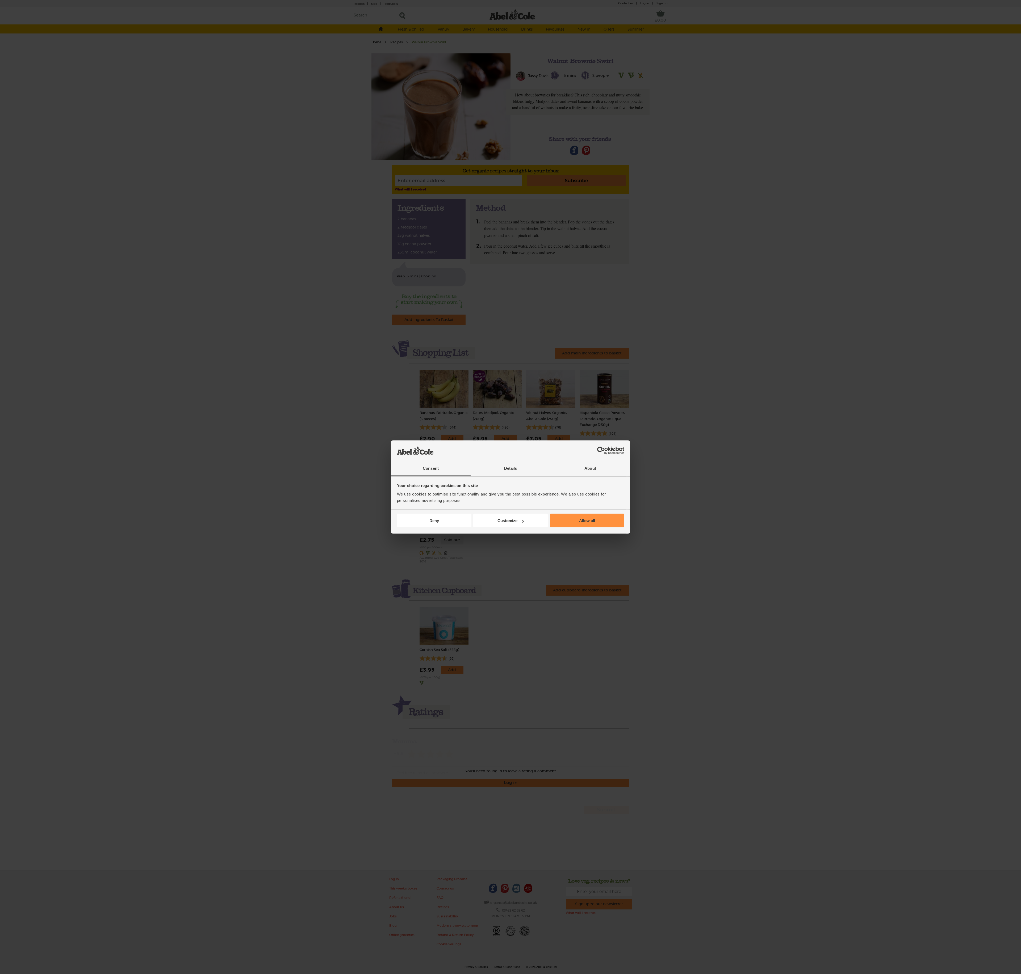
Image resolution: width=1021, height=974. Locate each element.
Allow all (587, 520)
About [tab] (590, 468)
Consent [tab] (431, 468)
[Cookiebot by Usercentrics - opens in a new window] (601, 451)
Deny (434, 520)
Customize (507, 520)
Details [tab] (510, 468)
